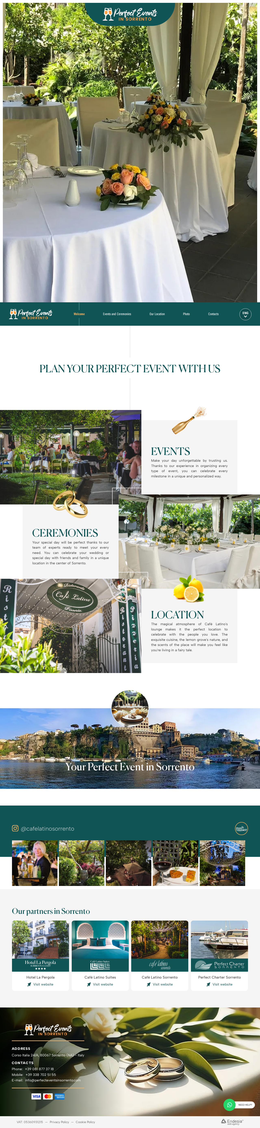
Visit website (43, 984)
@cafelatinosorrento (47, 828)
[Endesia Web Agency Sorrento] (232, 1122)
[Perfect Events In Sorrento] (31, 314)
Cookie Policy (85, 1122)
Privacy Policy (59, 1122)
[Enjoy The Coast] (241, 828)
